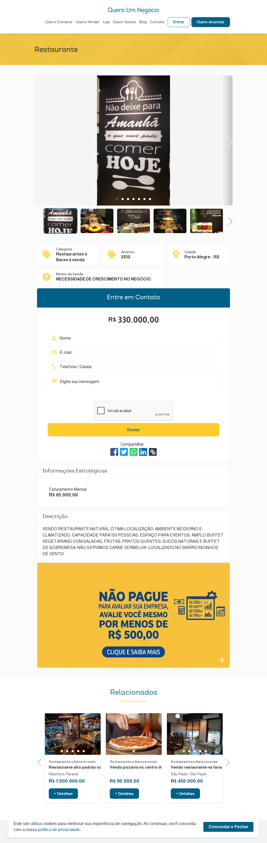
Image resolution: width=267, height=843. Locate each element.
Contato (157, 22)
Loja (106, 22)
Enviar (133, 430)
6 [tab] (144, 199)
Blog (143, 22)
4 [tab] (134, 199)
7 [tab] (150, 199)
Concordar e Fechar (228, 827)
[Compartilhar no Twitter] (124, 452)
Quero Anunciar (210, 22)
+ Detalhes (78, 794)
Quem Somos (124, 22)
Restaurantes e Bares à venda (86, 762)
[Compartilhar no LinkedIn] (143, 452)
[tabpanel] (133, 141)
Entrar (178, 22)
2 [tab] (123, 199)
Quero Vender (88, 22)
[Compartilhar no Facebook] (114, 452)
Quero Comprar (59, 22)
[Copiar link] (153, 452)
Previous (39, 140)
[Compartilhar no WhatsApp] (134, 452)
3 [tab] (128, 199)
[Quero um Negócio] (133, 10)
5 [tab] (139, 199)
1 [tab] (117, 199)
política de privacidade (59, 829)
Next (227, 140)
